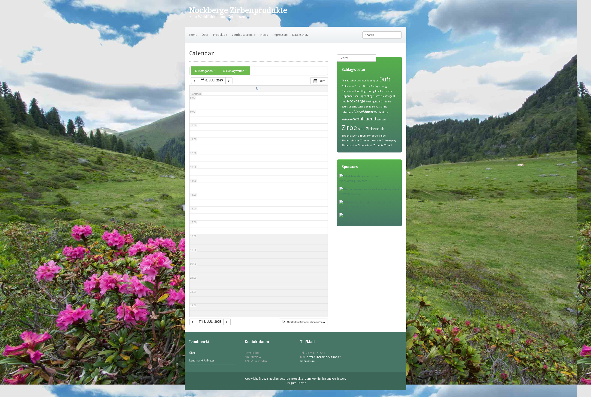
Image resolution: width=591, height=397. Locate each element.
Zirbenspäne (349, 145)
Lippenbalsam (350, 96)
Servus (376, 106)
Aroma (358, 80)
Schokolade (358, 106)
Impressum (280, 34)
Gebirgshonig (379, 86)
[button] (303, 322)
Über (205, 34)
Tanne (383, 106)
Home (193, 34)
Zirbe (349, 128)
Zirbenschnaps (350, 140)
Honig (371, 91)
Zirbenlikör (364, 135)
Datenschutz (300, 34)
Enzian (358, 86)
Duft (384, 79)
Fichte (366, 86)
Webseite (347, 119)
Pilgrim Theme (296, 383)
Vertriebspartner (244, 34)
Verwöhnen (363, 112)
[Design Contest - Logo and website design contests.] (370, 207)
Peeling (370, 101)
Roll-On (379, 101)
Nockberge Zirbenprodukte (238, 10)
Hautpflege (360, 91)
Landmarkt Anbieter (201, 360)
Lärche (378, 96)
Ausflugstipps (370, 80)
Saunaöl (346, 106)
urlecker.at (348, 112)
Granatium (348, 91)
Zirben (361, 129)
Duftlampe (348, 86)
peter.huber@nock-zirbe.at (324, 357)
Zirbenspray (389, 140)
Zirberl (388, 145)
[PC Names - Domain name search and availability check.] (370, 194)
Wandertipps (381, 112)
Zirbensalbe (378, 135)
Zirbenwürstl (365, 145)
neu (344, 101)
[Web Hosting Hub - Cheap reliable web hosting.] (370, 181)
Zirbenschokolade (370, 140)
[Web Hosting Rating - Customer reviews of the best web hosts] (370, 220)
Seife (368, 106)
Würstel (381, 119)
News (264, 34)
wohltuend (364, 119)
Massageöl (389, 96)
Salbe (388, 101)
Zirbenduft (375, 129)
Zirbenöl (378, 145)
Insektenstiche (383, 91)
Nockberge (356, 101)
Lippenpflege (366, 96)
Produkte (220, 34)
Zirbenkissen (349, 135)
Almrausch (348, 80)
